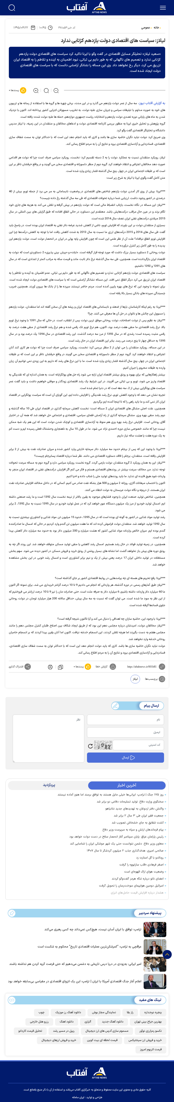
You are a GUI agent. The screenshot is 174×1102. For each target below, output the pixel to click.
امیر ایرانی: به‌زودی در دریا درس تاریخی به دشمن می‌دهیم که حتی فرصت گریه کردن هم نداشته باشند (75, 964)
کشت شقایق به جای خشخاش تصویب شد (138, 823)
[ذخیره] (60, 667)
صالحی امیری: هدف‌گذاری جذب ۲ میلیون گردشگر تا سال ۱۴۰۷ (125, 851)
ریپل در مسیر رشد (64, 1031)
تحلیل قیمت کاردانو (30, 1031)
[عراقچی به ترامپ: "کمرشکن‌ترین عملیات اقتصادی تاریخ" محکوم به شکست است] (153, 946)
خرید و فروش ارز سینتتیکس (145, 1040)
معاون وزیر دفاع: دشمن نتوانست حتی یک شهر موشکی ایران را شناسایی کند (117, 844)
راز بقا (130, 1012)
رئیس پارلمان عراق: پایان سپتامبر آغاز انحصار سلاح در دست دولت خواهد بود (116, 837)
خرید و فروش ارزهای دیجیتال (58, 1040)
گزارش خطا (101, 667)
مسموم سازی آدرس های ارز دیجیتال (106, 1031)
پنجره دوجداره (153, 1012)
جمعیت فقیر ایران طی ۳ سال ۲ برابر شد (139, 816)
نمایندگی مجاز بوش (104, 1012)
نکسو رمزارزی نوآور (150, 1031)
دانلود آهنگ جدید (112, 1022)
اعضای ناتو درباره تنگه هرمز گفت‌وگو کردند (138, 879)
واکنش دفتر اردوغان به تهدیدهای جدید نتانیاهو (134, 809)
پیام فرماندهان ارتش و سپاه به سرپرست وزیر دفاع (133, 830)
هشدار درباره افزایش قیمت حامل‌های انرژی (137, 893)
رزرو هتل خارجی (39, 1022)
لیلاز (135, 679)
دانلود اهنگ (67, 1022)
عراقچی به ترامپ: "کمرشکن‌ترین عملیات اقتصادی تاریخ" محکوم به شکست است (89, 946)
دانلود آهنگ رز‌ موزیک (68, 1012)
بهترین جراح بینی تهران (148, 1022)
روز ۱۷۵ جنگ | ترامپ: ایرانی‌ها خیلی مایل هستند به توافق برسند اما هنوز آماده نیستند (111, 795)
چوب (41, 1012)
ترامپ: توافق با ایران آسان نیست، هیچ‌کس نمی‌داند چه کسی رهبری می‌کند (92, 929)
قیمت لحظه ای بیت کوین (102, 1040)
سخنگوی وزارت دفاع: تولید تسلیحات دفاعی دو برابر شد (130, 802)
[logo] (87, 7)
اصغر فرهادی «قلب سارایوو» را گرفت (141, 865)
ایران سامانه (78, 1097)
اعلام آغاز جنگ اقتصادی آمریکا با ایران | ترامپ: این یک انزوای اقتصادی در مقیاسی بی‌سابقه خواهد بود (74, 981)
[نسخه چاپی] (50, 666)
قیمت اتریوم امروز (151, 1049)
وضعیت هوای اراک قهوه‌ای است (144, 872)
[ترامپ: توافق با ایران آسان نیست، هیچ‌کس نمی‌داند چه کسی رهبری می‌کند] (153, 929)
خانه (156, 28)
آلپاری (88, 1022)
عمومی (145, 28)
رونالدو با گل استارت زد (150, 858)
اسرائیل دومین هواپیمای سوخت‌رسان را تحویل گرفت (131, 886)
